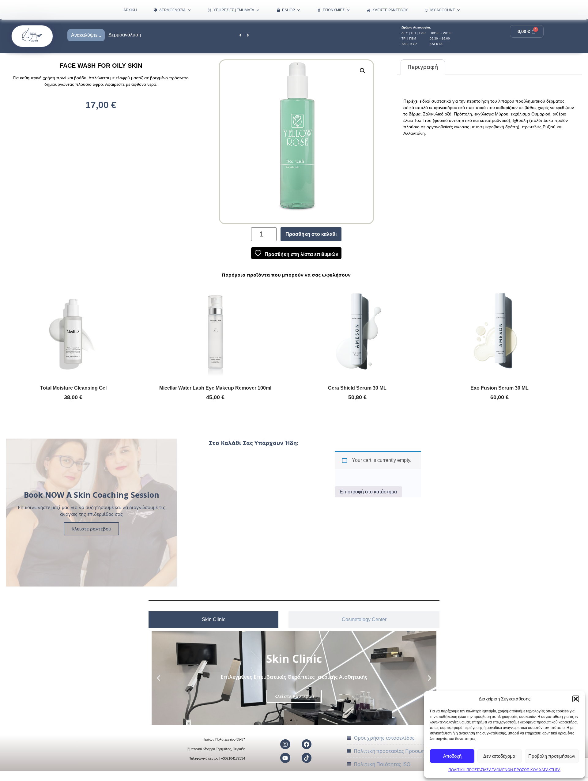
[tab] (213, 619)
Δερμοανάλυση (124, 34)
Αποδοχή (452, 756)
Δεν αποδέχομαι (499, 756)
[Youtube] (285, 758)
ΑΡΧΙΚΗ (130, 10)
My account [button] (442, 10)
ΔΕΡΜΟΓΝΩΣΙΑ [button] (172, 10)
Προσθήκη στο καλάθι (311, 234)
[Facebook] (306, 744)
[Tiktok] (306, 758)
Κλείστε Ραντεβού (390, 10)
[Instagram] (285, 744)
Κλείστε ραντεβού (91, 529)
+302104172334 (233, 758)
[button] (576, 699)
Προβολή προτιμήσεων (551, 756)
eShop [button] (288, 10)
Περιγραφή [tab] (422, 66)
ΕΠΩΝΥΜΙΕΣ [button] (334, 10)
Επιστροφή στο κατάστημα (368, 491)
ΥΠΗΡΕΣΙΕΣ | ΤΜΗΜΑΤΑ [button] (233, 10)
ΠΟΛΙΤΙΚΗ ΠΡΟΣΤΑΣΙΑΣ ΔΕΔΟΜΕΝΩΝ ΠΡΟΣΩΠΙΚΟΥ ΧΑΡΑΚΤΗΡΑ (504, 770)
